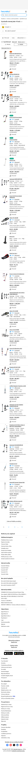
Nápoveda (3, 721)
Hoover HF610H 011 (14, 74)
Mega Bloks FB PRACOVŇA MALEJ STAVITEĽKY (12, 596)
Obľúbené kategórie (7, 537)
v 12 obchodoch (13, 343)
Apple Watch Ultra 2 (5, 616)
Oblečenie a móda (5, 626)
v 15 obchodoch (13, 132)
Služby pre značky (5, 713)
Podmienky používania (6, 665)
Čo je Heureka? (4, 661)
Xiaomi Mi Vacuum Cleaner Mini (17, 482)
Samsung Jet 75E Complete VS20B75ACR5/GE (16, 405)
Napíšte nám (14, 642)
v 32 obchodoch (13, 173)
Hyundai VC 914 (13, 464)
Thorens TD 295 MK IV (6, 600)
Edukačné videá (4, 719)
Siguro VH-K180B (14, 311)
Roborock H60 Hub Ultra (16, 53)
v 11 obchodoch (13, 248)
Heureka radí (4, 688)
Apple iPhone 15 (5, 612)
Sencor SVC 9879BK (14, 330)
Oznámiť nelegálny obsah (7, 675)
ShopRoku (3, 729)
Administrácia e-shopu (6, 704)
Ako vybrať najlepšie (7, 578)
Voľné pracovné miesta (6, 667)
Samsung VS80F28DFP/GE (16, 179)
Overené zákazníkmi (5, 727)
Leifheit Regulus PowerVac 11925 (18, 386)
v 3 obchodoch (13, 87)
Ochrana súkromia (5, 694)
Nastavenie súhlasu (5, 692)
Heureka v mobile (5, 686)
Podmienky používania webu (18, 751)
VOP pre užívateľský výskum (7, 698)
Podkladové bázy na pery (7, 540)
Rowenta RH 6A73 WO (15, 367)
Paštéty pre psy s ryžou (6, 556)
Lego (2, 620)
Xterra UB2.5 (4, 598)
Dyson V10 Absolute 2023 (16, 348)
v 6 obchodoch (13, 419)
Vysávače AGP (4, 570)
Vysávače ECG (4, 572)
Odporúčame (5, 609)
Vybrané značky (5, 563)
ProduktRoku (4, 731)
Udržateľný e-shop (5, 738)
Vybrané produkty (6, 590)
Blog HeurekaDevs (5, 673)
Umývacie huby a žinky (6, 546)
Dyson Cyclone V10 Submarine (17, 274)
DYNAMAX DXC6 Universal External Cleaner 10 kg (12, 592)
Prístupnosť (4, 678)
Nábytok (3, 624)
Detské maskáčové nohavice (7, 559)
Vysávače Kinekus (5, 566)
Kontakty (3, 663)
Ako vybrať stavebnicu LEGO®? (8, 585)
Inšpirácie (3, 735)
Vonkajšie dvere (4, 548)
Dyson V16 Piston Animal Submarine (16, 196)
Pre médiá (3, 669)
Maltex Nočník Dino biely (6, 603)
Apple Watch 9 (4, 614)
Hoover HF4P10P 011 (15, 97)
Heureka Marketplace (6, 711)
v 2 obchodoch (13, 231)
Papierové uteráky (5, 542)
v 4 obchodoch (13, 190)
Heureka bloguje (5, 671)
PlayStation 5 (4, 618)
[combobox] (14, 14)
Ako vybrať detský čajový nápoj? (8, 581)
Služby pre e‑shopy (5, 709)
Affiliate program (5, 717)
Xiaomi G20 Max (13, 140)
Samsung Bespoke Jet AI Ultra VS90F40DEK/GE (17, 293)
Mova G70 (12, 236)
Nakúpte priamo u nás (6, 690)
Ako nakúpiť (4, 684)
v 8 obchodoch (13, 108)
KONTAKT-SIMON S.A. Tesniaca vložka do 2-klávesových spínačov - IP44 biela (14, 605)
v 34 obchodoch (13, 153)
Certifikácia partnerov (6, 733)
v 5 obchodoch (13, 266)
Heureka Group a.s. (17, 749)
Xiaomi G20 (12, 160)
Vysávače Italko (4, 574)
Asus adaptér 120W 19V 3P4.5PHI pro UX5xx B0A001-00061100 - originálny (14, 594)
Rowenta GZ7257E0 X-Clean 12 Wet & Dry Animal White (17, 425)
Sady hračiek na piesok (6, 552)
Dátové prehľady (5, 715)
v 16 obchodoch (13, 65)
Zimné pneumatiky (5, 622)
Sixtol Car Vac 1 (13, 253)
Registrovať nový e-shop (7, 706)
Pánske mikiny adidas (6, 554)
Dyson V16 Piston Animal (16, 117)
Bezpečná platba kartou (6, 696)
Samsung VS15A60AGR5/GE (16, 445)
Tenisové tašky (4, 544)
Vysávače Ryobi (4, 568)
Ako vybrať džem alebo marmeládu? (9, 583)
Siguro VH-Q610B (14, 218)
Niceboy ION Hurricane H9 (16, 501)
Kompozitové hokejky (6, 550)
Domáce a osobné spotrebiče (13, 18)
